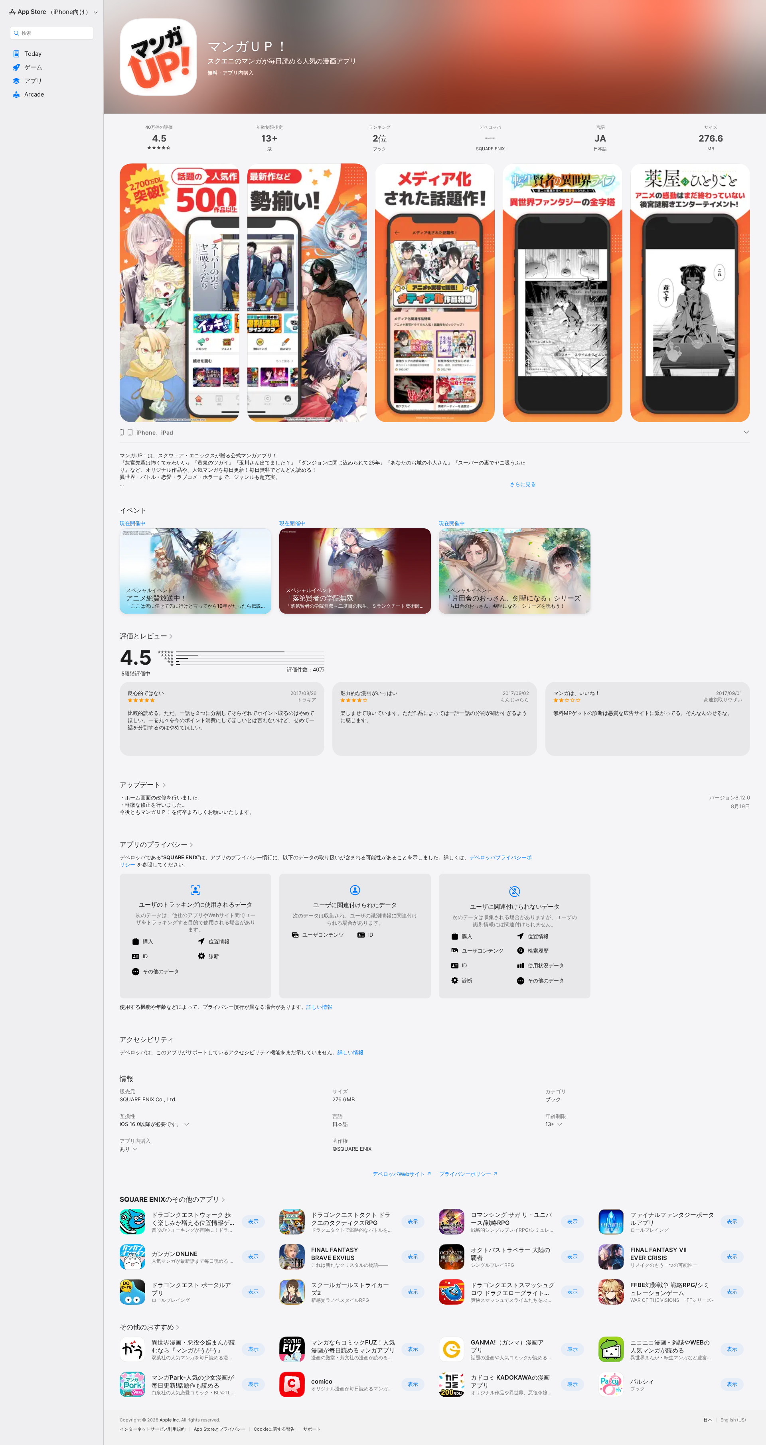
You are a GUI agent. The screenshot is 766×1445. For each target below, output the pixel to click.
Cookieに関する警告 (274, 1429)
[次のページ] (758, 293)
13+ (550, 1124)
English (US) (733, 1420)
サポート (312, 1429)
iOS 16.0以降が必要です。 (151, 1124)
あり (125, 1149)
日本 (707, 1420)
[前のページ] (111, 293)
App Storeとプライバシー (219, 1429)
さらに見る (523, 484)
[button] (51, 54)
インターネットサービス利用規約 (153, 1429)
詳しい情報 (319, 1007)
